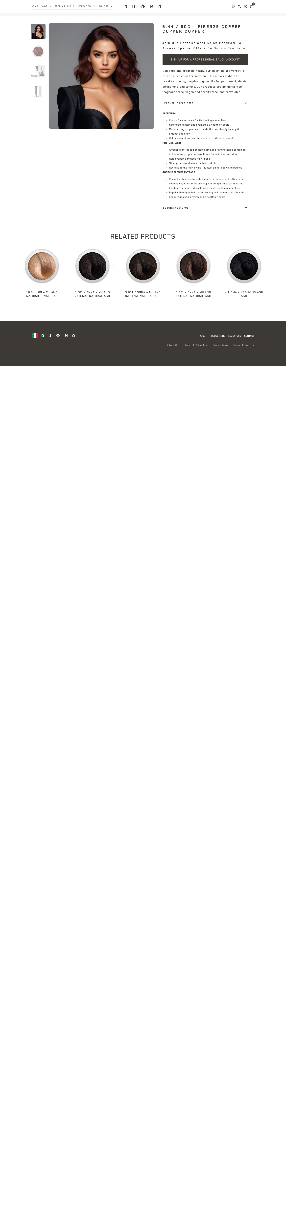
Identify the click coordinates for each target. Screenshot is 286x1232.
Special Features (176, 207)
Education (84, 6)
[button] (205, 103)
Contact (249, 336)
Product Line (63, 6)
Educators (234, 336)
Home (35, 6)
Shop (44, 6)
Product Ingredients (178, 103)
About (203, 336)
